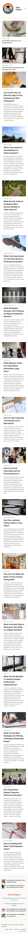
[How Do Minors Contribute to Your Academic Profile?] (3, 881)
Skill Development (8, 621)
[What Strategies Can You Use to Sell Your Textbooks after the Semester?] (3, 910)
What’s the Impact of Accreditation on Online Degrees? (13, 150)
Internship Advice (8, 465)
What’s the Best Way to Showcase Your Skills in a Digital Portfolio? (14, 627)
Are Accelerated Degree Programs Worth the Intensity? (13, 792)
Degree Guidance (6, 38)
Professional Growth (7, 65)
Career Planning (8, 415)
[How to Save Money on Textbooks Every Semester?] (3, 915)
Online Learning (7, 144)
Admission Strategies (9, 305)
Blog (11, 929)
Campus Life (6, 571)
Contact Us (16, 929)
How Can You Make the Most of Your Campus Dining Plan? (14, 577)
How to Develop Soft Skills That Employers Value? (13, 846)
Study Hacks (7, 360)
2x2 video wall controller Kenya (12, 903)
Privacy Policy (22, 931)
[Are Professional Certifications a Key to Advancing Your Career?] (3, 887)
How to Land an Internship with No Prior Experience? (12, 471)
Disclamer (23, 929)
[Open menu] (25, 8)
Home (7, 929)
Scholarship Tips (8, 730)
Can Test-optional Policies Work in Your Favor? (13, 523)
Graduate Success (8, 89)
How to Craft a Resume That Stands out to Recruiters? (14, 420)
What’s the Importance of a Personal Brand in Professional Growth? (14, 259)
